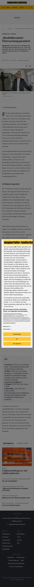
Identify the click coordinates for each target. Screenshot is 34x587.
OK (17, 339)
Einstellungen (17, 334)
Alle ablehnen (17, 343)
